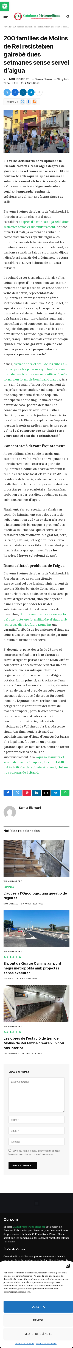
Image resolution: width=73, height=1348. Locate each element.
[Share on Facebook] (15, 92)
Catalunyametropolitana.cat (29, 1226)
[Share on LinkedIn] (23, 92)
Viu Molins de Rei (17, 79)
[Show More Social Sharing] (39, 92)
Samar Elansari (44, 79)
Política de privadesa (46, 1343)
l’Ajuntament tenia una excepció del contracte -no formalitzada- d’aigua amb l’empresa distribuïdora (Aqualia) (35, 619)
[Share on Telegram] (31, 92)
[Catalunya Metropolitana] (37, 16)
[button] (4, 6)
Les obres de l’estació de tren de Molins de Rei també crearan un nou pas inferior (34, 1043)
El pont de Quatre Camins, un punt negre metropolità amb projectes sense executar (32, 968)
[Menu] (6, 16)
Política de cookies (24, 1343)
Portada (7, 27)
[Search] (67, 16)
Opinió (9, 887)
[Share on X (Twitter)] (7, 92)
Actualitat (13, 957)
